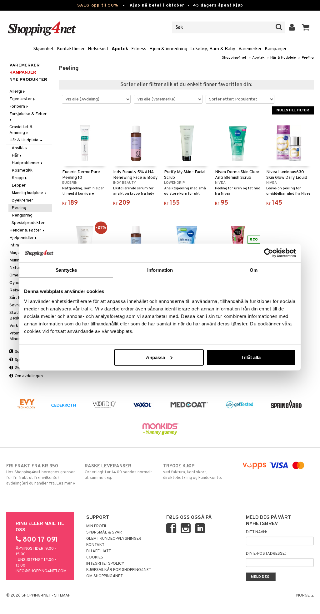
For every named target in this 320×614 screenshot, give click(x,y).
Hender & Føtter (25, 230)
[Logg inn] (292, 27)
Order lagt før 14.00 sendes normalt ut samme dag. (118, 471)
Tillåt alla (251, 357)
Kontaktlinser (71, 49)
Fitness (138, 49)
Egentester (21, 99)
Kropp (18, 178)
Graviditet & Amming (21, 129)
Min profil (96, 526)
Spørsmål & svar (104, 532)
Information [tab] (160, 270)
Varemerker (250, 49)
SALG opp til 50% (97, 5)
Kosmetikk (22, 170)
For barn (17, 106)
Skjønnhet (43, 49)
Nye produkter (28, 79)
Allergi (16, 91)
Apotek (120, 49)
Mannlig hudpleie (28, 193)
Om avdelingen (28, 376)
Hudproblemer (26, 163)
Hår (15, 155)
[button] (305, 27)
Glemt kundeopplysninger (113, 538)
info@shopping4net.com (41, 571)
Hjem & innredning (168, 49)
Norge (303, 595)
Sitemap (62, 595)
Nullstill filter (293, 110)
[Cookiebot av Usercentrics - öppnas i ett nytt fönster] (268, 253)
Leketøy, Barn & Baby (212, 49)
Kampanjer (276, 49)
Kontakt (95, 545)
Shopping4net (234, 57)
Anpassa (155, 357)
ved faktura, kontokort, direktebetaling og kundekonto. (192, 471)
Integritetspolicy (105, 563)
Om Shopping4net (104, 576)
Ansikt (18, 148)
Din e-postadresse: (266, 553)
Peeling (308, 57)
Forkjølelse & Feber (28, 114)
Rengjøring (22, 215)
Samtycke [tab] (66, 270)
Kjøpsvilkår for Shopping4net (118, 570)
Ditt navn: (256, 532)
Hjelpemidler (22, 238)
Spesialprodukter (28, 223)
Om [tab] (254, 270)
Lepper (19, 185)
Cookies (94, 557)
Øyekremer (22, 200)
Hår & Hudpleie (283, 57)
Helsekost (98, 49)
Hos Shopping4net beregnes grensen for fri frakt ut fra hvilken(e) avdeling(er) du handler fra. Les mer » (41, 474)
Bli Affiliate (98, 551)
